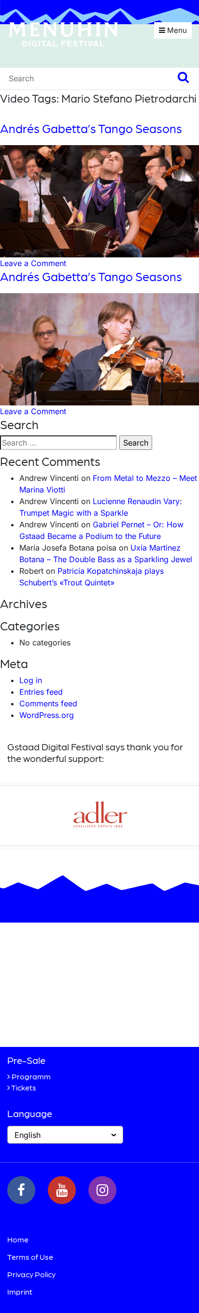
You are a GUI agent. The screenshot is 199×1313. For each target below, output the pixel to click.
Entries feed (41, 692)
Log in (30, 680)
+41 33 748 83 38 (59, 1023)
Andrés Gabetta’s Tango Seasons (91, 128)
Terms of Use (30, 1257)
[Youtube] (62, 1190)
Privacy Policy (31, 1274)
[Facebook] (21, 1190)
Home (17, 1239)
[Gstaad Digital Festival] (63, 33)
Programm (31, 1076)
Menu (176, 30)
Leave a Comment (33, 263)
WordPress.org (46, 715)
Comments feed (48, 703)
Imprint (19, 1291)
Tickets (23, 1087)
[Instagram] (102, 1190)
